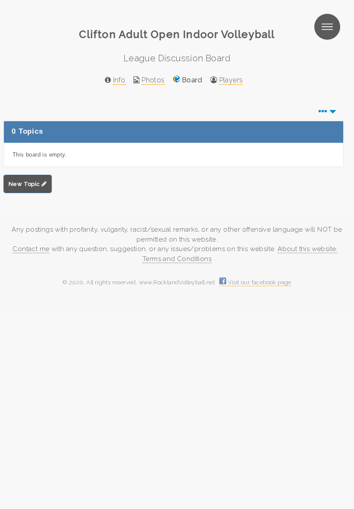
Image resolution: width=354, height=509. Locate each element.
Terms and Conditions (177, 259)
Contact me (31, 249)
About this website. (308, 249)
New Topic (25, 184)
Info (119, 80)
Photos (153, 80)
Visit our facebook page (258, 282)
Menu (327, 27)
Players (231, 80)
